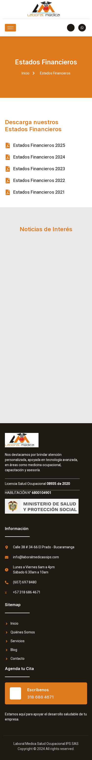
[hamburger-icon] (10, 27)
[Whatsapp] (82, 27)
